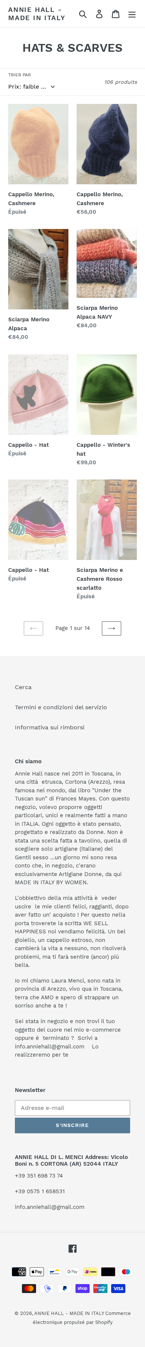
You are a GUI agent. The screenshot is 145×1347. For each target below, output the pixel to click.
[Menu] (132, 13)
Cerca (23, 687)
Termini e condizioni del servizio (61, 707)
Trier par (19, 74)
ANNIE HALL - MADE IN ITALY (36, 14)
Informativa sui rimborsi (49, 727)
